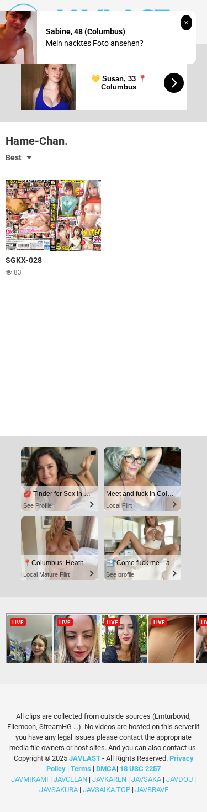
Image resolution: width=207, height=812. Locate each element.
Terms (82, 768)
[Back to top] (186, 789)
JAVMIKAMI (30, 779)
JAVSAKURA (58, 789)
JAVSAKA (146, 779)
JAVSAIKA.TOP (106, 789)
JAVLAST (84, 758)
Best (14, 157)
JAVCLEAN (70, 779)
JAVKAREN (109, 779)
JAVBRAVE (151, 789)
